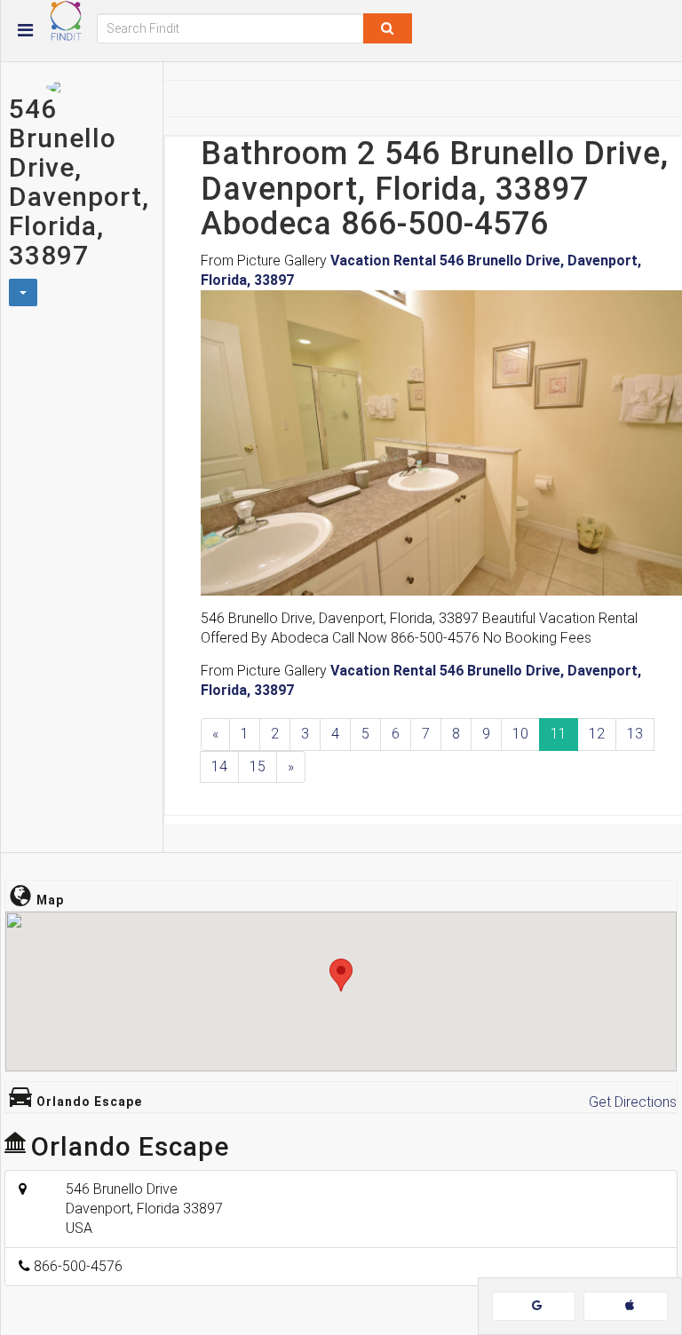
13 (635, 733)
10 (520, 733)
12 (597, 733)
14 (219, 766)
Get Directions (633, 1102)
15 (258, 766)
